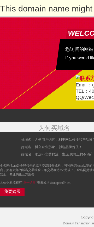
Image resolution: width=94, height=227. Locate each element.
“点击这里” (29, 183)
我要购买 (12, 191)
